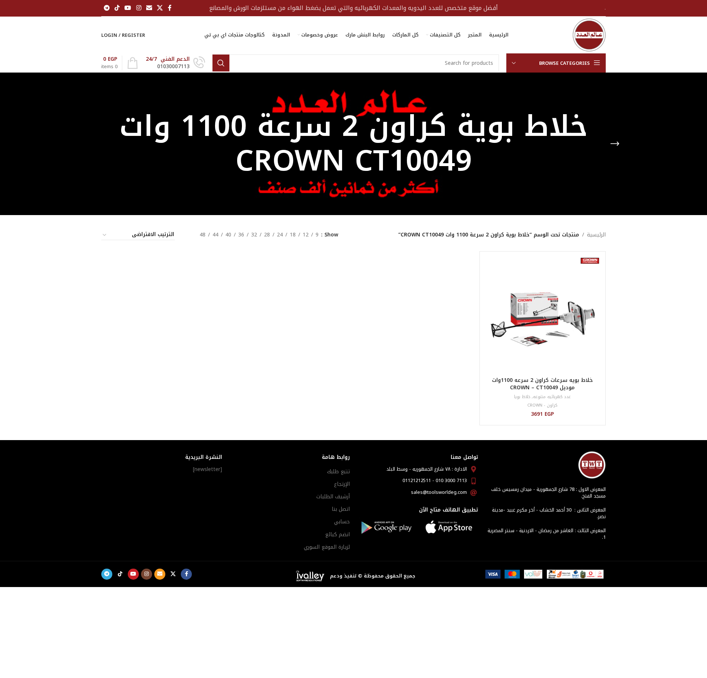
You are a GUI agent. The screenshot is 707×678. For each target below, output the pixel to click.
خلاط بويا (522, 397)
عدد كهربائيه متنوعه (552, 397)
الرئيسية (596, 235)
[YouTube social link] (128, 8)
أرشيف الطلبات (333, 497)
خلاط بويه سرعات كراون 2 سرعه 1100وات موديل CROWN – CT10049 (542, 384)
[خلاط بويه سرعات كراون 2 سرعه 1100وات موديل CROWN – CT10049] (542, 314)
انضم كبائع (337, 535)
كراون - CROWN (542, 405)
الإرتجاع (342, 484)
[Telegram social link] (106, 8)
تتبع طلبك (338, 472)
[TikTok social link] (117, 8)
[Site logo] (589, 35)
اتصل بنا (341, 509)
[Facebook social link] (169, 8)
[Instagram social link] (139, 8)
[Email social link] (149, 8)
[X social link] (160, 8)
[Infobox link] (175, 63)
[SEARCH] (220, 63)
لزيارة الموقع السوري (327, 547)
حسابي (342, 522)
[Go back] (615, 144)
